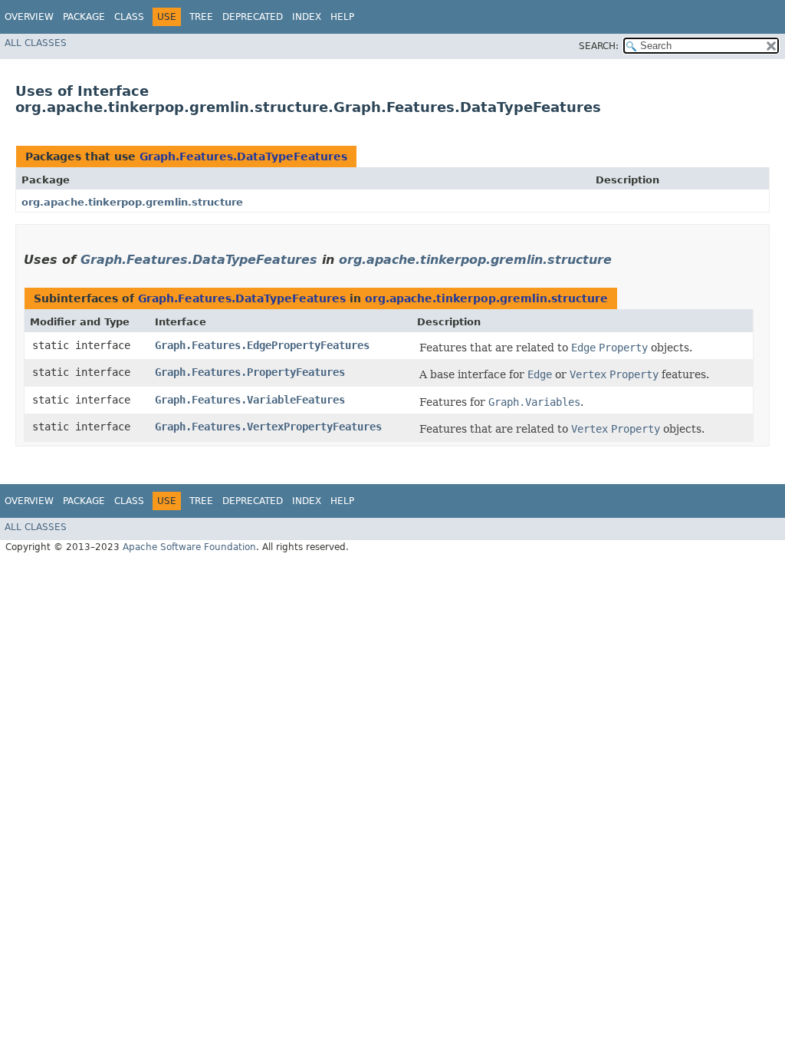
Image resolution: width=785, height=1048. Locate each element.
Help (342, 17)
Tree (201, 17)
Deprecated (252, 17)
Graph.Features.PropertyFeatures (250, 372)
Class (129, 17)
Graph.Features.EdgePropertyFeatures (262, 345)
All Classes (36, 43)
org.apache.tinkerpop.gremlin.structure (132, 202)
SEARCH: (599, 46)
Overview (29, 17)
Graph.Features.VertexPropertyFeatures (268, 426)
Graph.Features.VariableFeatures (250, 400)
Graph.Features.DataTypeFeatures (243, 156)
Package (84, 17)
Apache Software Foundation (189, 547)
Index (306, 17)
